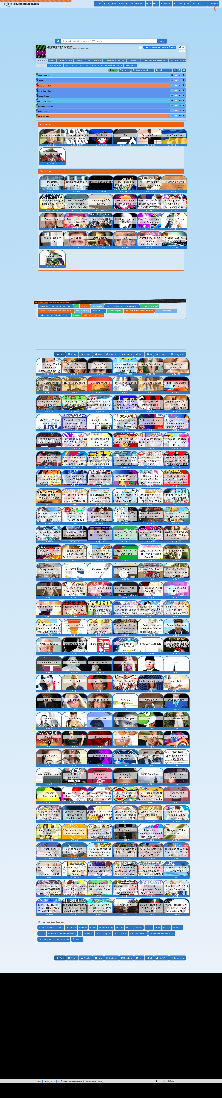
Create (167, 4)
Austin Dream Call (43, 76)
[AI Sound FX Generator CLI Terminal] (57, 1081)
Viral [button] (61, 354)
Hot (115, 4)
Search (99, 4)
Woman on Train (43, 116)
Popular (130, 4)
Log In (213, 4)
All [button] (151, 354)
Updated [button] (113, 354)
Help (187, 4)
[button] (140, 47)
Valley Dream (42, 111)
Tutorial (114, 70)
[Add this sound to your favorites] (183, 75)
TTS (150, 4)
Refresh (126, 70)
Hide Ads (203, 4)
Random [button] (128, 354)
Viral (122, 4)
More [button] (193, 4)
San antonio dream (44, 101)
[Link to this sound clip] (180, 75)
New (156, 4)
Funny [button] (73, 354)
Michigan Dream (43, 96)
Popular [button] (87, 354)
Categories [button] (179, 354)
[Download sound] (176, 75)
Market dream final (44, 91)
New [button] (100, 354)
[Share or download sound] (172, 75)
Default (40, 81)
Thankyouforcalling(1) (45, 106)
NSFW (162, 354)
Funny (108, 4)
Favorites (179, 4)
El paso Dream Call (44, 86)
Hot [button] (140, 354)
